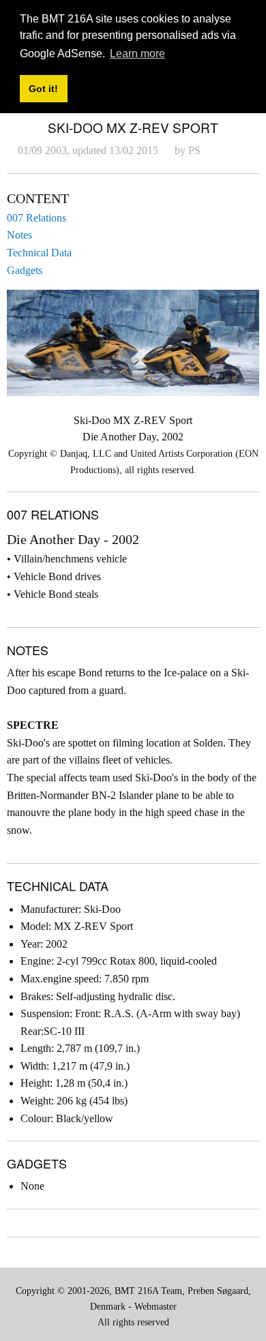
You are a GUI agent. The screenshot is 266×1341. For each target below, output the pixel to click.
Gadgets (24, 270)
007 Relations (36, 218)
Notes (19, 235)
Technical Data (39, 252)
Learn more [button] (137, 53)
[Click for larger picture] (133, 342)
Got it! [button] (43, 88)
